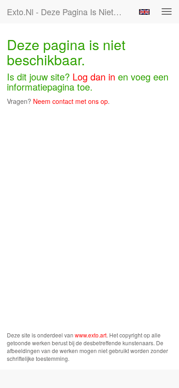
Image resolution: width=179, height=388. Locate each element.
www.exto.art (90, 335)
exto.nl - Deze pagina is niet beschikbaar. (68, 11)
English (144, 12)
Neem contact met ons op (70, 101)
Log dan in (94, 76)
